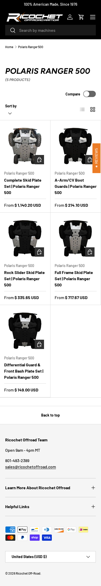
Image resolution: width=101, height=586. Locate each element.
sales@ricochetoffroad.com (30, 466)
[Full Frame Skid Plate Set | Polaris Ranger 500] (76, 238)
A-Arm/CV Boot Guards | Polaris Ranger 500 (76, 186)
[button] (81, 17)
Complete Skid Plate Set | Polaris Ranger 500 (22, 186)
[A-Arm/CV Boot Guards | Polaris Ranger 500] (76, 145)
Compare (73, 94)
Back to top (50, 415)
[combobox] (50, 30)
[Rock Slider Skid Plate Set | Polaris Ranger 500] (25, 238)
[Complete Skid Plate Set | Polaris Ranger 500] (25, 145)
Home (9, 46)
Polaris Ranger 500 (30, 46)
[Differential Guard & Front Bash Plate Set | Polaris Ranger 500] (25, 330)
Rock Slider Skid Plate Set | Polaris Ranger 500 (24, 278)
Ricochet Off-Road (28, 573)
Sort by (11, 106)
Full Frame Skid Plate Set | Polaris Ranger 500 (74, 278)
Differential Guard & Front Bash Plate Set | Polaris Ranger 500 (23, 371)
